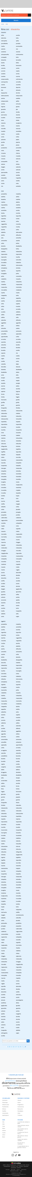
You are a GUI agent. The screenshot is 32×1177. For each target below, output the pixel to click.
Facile (19, 1102)
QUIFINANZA (26, 1166)
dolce (18, 1081)
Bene (3, 1137)
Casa (3, 1126)
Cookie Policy (23, 1169)
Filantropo (5, 1102)
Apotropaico (5, 1115)
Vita (3, 1122)
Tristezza (20, 1115)
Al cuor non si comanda (21, 1143)
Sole (3, 1124)
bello (12, 1088)
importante (13, 1078)
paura (23, 1088)
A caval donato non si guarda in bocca (23, 1146)
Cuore (3, 1132)
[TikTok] (16, 1155)
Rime (7, 24)
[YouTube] (19, 1155)
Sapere (9, 10)
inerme (21, 1086)
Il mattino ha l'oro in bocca (23, 1133)
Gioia (19, 1113)
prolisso (23, 1080)
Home (2, 24)
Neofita (4, 1111)
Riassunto (20, 1109)
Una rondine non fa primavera (23, 1129)
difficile (27, 1083)
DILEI (17, 1166)
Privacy (18, 1169)
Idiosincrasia (5, 1104)
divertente (8, 1083)
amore (17, 1087)
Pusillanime (5, 1106)
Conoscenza (21, 1106)
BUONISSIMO (13, 1167)
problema (10, 1080)
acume (14, 1085)
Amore (4, 1130)
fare (9, 1088)
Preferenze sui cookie (14, 1170)
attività (24, 1078)
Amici (3, 1135)
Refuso (4, 1109)
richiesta (19, 1078)
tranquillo (19, 1083)
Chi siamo (7, 1169)
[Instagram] (12, 1155)
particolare (26, 1086)
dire (7, 1078)
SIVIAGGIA (21, 1166)
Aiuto (21, 1170)
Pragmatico (20, 1104)
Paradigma (20, 1111)
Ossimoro (4, 1100)
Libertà (19, 1100)
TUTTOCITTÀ (13, 1166)
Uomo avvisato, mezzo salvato (23, 1126)
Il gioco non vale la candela (22, 1140)
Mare (3, 1128)
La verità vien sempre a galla (24, 1122)
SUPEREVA (19, 1167)
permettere (6, 1086)
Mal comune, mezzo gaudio (23, 1136)
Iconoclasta (5, 1113)
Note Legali (13, 1169)
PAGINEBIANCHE (7, 1166)
